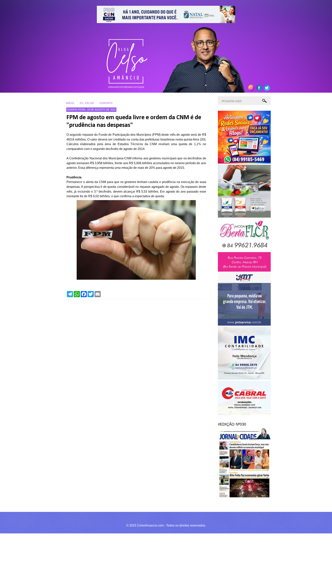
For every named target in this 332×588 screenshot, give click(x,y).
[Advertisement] (115, 560)
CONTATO (106, 103)
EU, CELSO (87, 103)
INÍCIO (70, 103)
